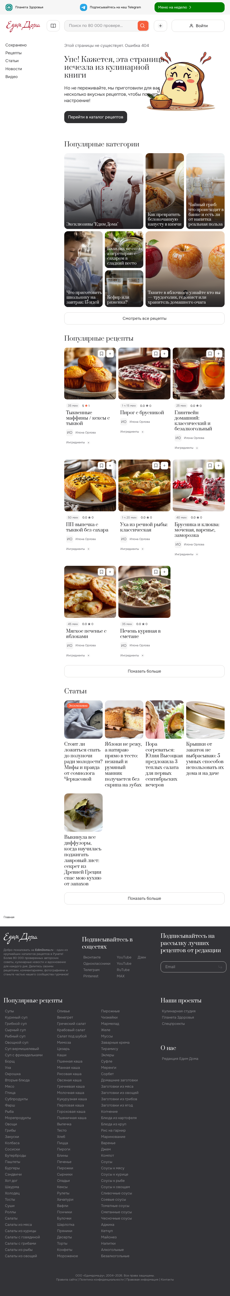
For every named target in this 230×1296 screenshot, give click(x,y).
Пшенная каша (69, 1061)
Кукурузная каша (72, 1099)
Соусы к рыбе (113, 1180)
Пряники (64, 1230)
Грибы (10, 1130)
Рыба (9, 1111)
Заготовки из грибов (119, 1099)
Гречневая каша (71, 1086)
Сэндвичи (13, 1174)
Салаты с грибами (20, 1243)
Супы (9, 1011)
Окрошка (13, 1074)
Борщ (10, 1061)
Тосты (10, 1199)
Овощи (11, 1124)
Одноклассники (97, 963)
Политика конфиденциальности (101, 1279)
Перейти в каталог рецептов (95, 117)
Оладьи (63, 1180)
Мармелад (110, 1023)
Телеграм (91, 969)
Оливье (63, 1011)
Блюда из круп (113, 1124)
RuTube (123, 969)
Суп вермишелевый (22, 1048)
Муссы (107, 1036)
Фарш (10, 1105)
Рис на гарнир (113, 1130)
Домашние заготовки (119, 1080)
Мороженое (67, 1256)
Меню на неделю (172, 7)
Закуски (12, 1136)
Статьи (12, 60)
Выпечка (64, 1124)
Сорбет (107, 1074)
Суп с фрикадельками (24, 1055)
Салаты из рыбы (19, 1249)
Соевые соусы (113, 1199)
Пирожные (110, 1011)
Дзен (142, 957)
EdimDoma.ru (44, 950)
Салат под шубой (72, 1036)
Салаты (11, 1218)
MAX (120, 976)
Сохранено (16, 45)
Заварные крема (115, 1042)
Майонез (109, 1237)
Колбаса (12, 1143)
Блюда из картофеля (119, 1117)
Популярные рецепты (33, 1000)
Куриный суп (16, 1017)
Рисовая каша (69, 1074)
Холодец (12, 1193)
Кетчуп (107, 1230)
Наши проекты (181, 1000)
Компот (107, 1155)
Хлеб (61, 1136)
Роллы (10, 1212)
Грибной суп (16, 1023)
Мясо (9, 1086)
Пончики (64, 1212)
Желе (105, 1030)
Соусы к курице (114, 1174)
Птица (10, 1092)
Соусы (106, 1161)
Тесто (62, 1130)
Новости (13, 68)
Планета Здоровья (29, 7)
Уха (8, 1067)
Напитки (108, 1243)
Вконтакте (92, 957)
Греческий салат (71, 1023)
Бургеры (12, 1168)
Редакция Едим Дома (180, 1058)
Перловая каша (70, 1105)
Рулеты (63, 1193)
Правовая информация (142, 1279)
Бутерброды (15, 1155)
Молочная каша (70, 1092)
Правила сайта (66, 1279)
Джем (106, 1149)
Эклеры (107, 1055)
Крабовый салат (71, 1030)
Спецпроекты (173, 1023)
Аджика (107, 1224)
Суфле (106, 1061)
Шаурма (12, 1187)
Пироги (63, 1149)
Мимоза (64, 1042)
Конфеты (64, 1249)
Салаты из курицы (20, 1230)
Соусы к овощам (115, 1187)
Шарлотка (65, 1224)
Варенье (108, 1143)
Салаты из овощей (21, 1256)
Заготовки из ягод (117, 1105)
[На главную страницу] (23, 26)
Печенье (64, 1161)
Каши (61, 1055)
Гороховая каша (71, 1111)
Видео (11, 76)
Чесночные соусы (116, 1218)
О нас (168, 1048)
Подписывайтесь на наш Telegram (115, 7)
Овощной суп (16, 1042)
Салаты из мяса (18, 1224)
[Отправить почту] (220, 967)
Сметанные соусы (116, 1212)
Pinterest (90, 976)
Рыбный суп (15, 1036)
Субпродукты (16, 1099)
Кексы (62, 1187)
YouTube (124, 957)
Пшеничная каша (71, 1117)
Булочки (64, 1218)
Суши (10, 1205)
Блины (62, 1155)
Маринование (113, 1136)
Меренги (108, 1067)
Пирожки (65, 1168)
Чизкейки (109, 1017)
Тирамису (109, 1048)
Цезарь (63, 1048)
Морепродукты (18, 1117)
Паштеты (12, 1161)
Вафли (62, 1205)
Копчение (109, 1111)
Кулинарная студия (179, 1011)
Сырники (65, 1174)
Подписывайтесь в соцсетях (107, 943)
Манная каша (68, 1067)
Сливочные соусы (116, 1193)
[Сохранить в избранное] (101, 353)
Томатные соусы (115, 1205)
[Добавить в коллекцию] (110, 353)
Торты (62, 1243)
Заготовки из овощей (120, 1092)
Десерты (64, 1237)
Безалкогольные (115, 1256)
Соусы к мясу (112, 1168)
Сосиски (12, 1149)
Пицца (62, 1143)
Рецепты (13, 52)
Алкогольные (112, 1249)
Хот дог (11, 1180)
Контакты (167, 1279)
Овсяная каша (69, 1080)
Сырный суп (15, 1030)
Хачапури (65, 1199)
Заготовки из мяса (117, 1086)
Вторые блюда (17, 1080)
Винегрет (65, 1017)
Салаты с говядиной (22, 1237)
